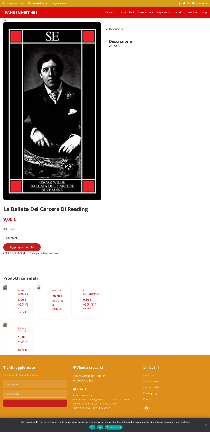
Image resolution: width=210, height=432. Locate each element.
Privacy (147, 399)
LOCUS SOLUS (22, 329)
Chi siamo (110, 12)
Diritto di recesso (152, 381)
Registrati (35, 403)
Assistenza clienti (152, 387)
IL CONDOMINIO (91, 292)
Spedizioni (191, 12)
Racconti (57, 290)
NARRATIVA (50, 253)
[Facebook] (180, 3)
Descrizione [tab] (116, 29)
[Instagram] (188, 3)
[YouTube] (146, 408)
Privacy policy (113, 427)
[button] (5, 20)
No (100, 427)
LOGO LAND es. (23, 292)
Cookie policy (150, 393)
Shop (204, 12)
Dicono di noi (127, 12)
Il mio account (145, 12)
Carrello (178, 12)
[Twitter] (184, 3)
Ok (92, 427)
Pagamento (163, 12)
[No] (206, 425)
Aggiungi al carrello (22, 247)
